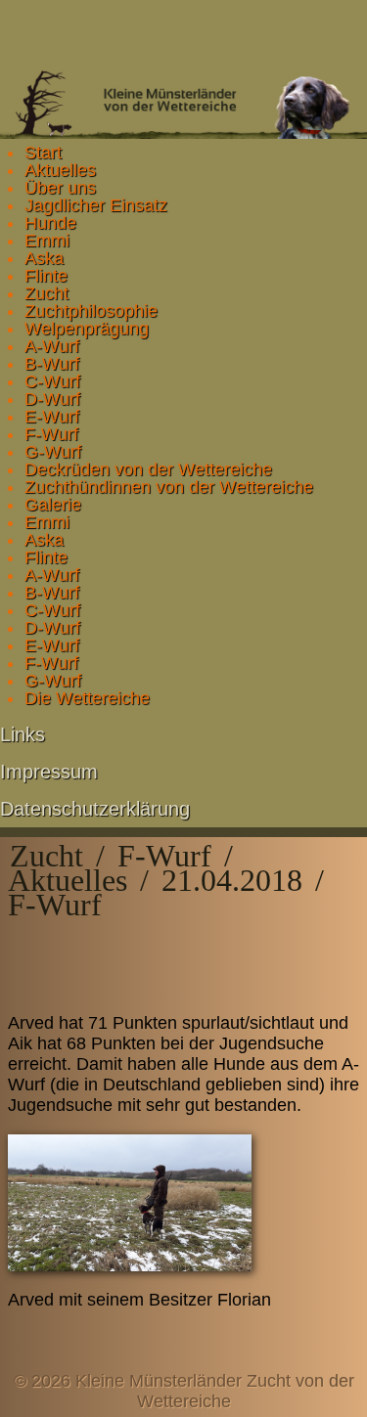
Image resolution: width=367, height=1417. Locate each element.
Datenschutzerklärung (95, 808)
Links (22, 734)
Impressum (49, 771)
